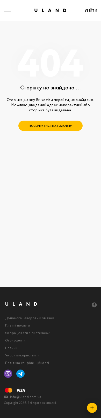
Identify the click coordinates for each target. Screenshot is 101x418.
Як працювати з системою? (27, 333)
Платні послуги (17, 325)
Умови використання (22, 355)
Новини (11, 348)
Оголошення (15, 340)
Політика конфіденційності (27, 363)
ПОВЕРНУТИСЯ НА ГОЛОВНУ (50, 126)
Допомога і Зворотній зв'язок (29, 318)
